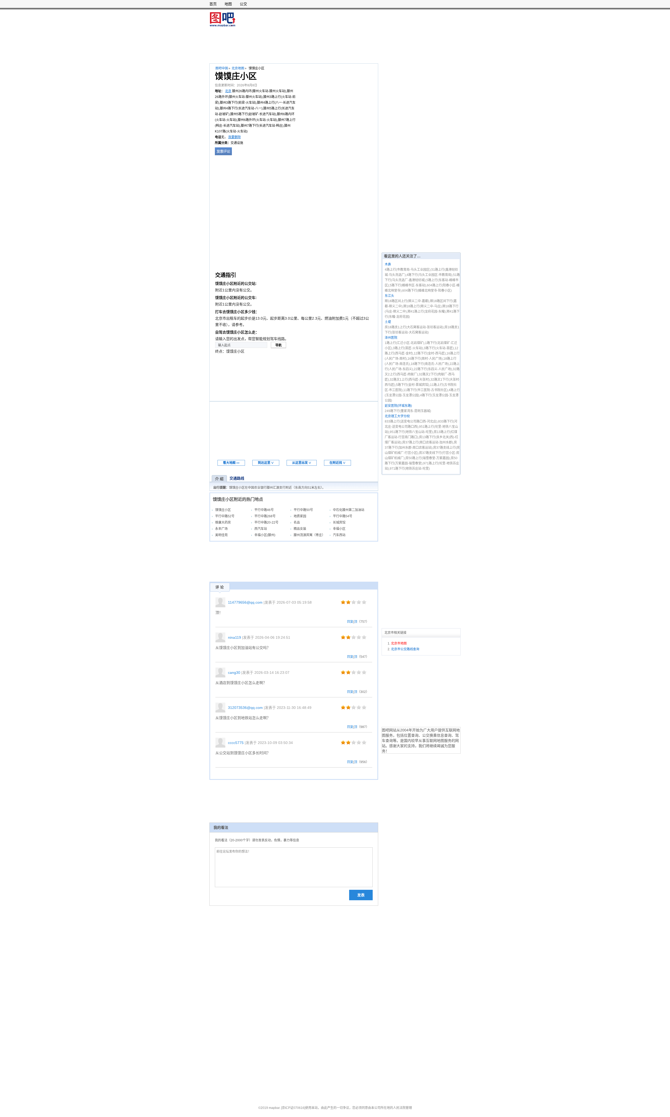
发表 (361, 895)
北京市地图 (399, 643)
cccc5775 (236, 743)
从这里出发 (301, 463)
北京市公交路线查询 (405, 649)
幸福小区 (339, 529)
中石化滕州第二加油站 (348, 510)
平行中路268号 (265, 516)
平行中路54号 (342, 516)
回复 (350, 622)
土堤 (388, 322)
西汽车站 (260, 529)
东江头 (389, 296)
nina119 (234, 637)
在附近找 (337, 463)
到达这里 (266, 463)
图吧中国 (221, 68)
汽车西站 (339, 535)
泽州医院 (391, 338)
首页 (213, 4)
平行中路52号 (224, 516)
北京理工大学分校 (397, 416)
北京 (228, 91)
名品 (297, 522)
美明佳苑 (221, 535)
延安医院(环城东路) (398, 406)
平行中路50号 (303, 510)
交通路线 (237, 478)
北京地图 (238, 68)
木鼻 (388, 264)
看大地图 (231, 463)
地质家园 (300, 516)
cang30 (234, 672)
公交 (243, 4)
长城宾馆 (339, 522)
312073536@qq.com (245, 707)
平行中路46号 (264, 510)
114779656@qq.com (245, 602)
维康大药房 (223, 522)
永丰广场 (221, 529)
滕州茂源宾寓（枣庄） (309, 535)
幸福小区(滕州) (264, 535)
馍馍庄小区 (223, 510)
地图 (228, 4)
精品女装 (300, 529)
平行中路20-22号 (266, 522)
